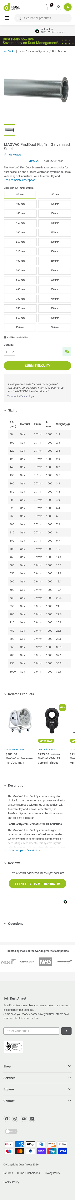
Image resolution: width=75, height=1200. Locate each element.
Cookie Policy (11, 1182)
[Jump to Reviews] (23, 863)
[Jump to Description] (28, 785)
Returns (8, 1173)
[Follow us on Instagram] (15, 1119)
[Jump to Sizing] (20, 410)
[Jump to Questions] (26, 923)
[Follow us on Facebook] (7, 1119)
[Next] (69, 739)
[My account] (58, 7)
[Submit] (18, 18)
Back (10, 51)
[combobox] (43, 18)
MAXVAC (33, 161)
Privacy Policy (52, 1173)
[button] (37, 883)
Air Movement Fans (15, 749)
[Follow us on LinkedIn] (32, 1119)
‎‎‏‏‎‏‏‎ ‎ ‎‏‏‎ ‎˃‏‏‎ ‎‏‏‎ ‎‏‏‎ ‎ (66, 1031)
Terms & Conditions (28, 1173)
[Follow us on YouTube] (24, 1119)
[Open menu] (7, 18)
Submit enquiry (37, 366)
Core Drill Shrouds (46, 749)
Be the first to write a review (38, 884)
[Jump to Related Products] (37, 694)
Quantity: (9, 344)
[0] (48, 7)
